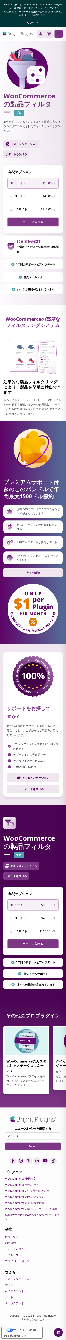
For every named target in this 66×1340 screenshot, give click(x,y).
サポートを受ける (16, 154)
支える (9, 1285)
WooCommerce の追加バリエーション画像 (31, 1209)
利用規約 (10, 1243)
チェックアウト (14, 1303)
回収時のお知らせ (15, 1335)
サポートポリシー (16, 1249)
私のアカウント (14, 1291)
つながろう (33, 22)
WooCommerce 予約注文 (20, 1178)
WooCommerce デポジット (22, 1185)
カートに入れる (33, 222)
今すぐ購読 (33, 573)
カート (9, 1297)
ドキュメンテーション (35, 777)
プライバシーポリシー (18, 1261)
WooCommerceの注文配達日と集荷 (27, 1191)
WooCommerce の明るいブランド (26, 1197)
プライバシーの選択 (25, 1330)
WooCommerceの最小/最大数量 (25, 1203)
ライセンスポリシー (17, 1255)
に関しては (12, 1237)
